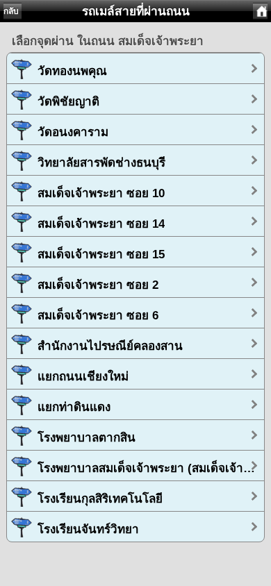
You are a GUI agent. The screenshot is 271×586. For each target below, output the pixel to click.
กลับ (11, 11)
